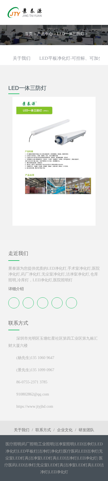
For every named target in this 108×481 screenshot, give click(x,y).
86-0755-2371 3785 (31, 382)
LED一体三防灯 (70, 34)
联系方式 (43, 430)
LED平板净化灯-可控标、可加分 (71, 58)
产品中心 (45, 34)
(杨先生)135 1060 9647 (35, 358)
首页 (29, 34)
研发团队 (86, 430)
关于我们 (21, 58)
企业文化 (65, 430)
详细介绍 (16, 289)
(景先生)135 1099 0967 (35, 370)
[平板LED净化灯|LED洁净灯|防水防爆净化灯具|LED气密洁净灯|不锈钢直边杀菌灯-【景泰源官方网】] (25, 12)
